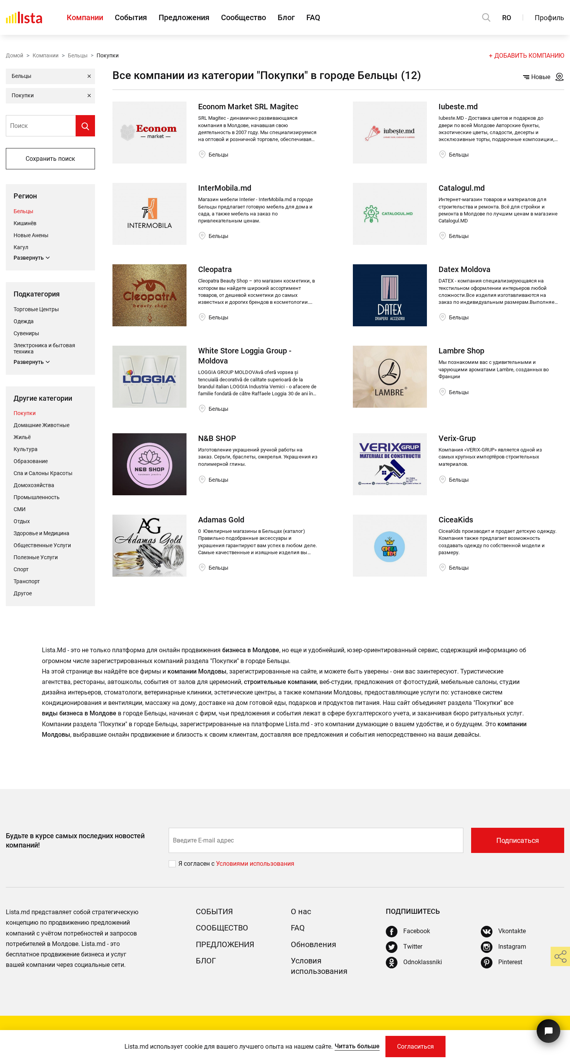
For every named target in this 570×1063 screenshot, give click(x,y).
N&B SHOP (217, 438)
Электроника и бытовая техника (44, 348)
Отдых (22, 521)
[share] (560, 956)
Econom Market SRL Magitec (248, 106)
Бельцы (78, 55)
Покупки (25, 413)
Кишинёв (25, 223)
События (131, 17)
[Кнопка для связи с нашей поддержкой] (548, 1031)
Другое (23, 593)
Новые (540, 77)
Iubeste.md (458, 106)
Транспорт (27, 581)
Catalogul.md (462, 188)
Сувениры (26, 333)
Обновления (313, 944)
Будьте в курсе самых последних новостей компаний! (75, 840)
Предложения (184, 17)
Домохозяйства (34, 485)
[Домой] (24, 17)
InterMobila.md (224, 188)
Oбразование (31, 461)
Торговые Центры (36, 309)
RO (506, 18)
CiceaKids (456, 519)
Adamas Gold (221, 519)
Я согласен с (197, 863)
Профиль (549, 18)
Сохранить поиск (50, 158)
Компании (85, 17)
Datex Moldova (465, 269)
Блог (286, 17)
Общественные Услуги (42, 545)
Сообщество (243, 17)
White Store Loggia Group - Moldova (245, 355)
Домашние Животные (41, 425)
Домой (14, 55)
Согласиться (415, 1046)
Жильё (22, 437)
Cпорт (21, 569)
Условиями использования (255, 863)
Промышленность (37, 497)
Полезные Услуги (36, 557)
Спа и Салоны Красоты (43, 473)
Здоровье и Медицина (41, 533)
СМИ (20, 509)
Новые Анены (31, 235)
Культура (26, 449)
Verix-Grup (457, 438)
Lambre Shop (461, 350)
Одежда (24, 321)
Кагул (21, 247)
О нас (301, 911)
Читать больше (357, 1046)
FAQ (313, 17)
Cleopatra (215, 269)
